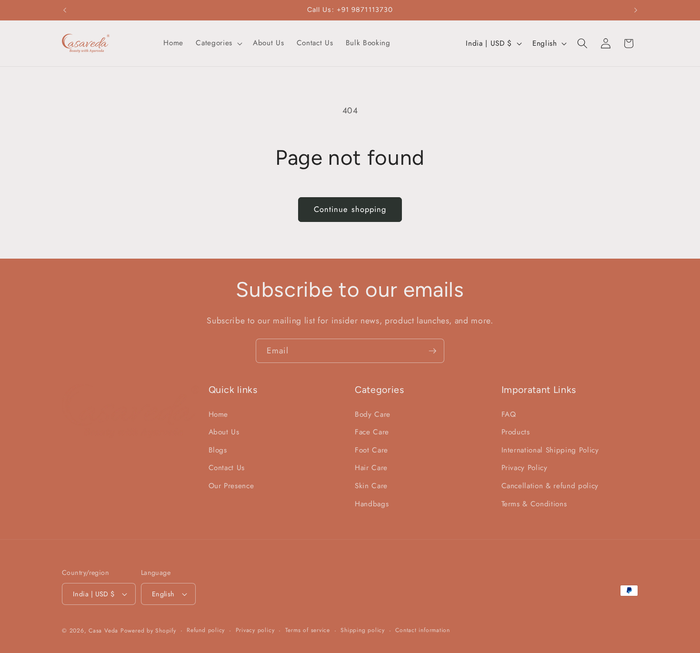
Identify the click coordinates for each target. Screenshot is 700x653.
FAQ (508, 414)
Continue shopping (350, 209)
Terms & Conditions (534, 504)
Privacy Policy (524, 468)
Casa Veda (103, 630)
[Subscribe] (432, 351)
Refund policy (206, 630)
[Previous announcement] (64, 10)
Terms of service (307, 630)
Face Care (372, 432)
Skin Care (371, 486)
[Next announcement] (635, 10)
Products (515, 432)
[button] (218, 43)
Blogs (218, 450)
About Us (224, 432)
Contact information (422, 630)
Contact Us (227, 468)
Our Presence (231, 486)
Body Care (372, 414)
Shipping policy (362, 630)
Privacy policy (255, 630)
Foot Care (371, 450)
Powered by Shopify (148, 630)
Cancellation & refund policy (550, 486)
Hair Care (371, 468)
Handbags (372, 504)
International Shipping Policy (550, 450)
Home (219, 414)
